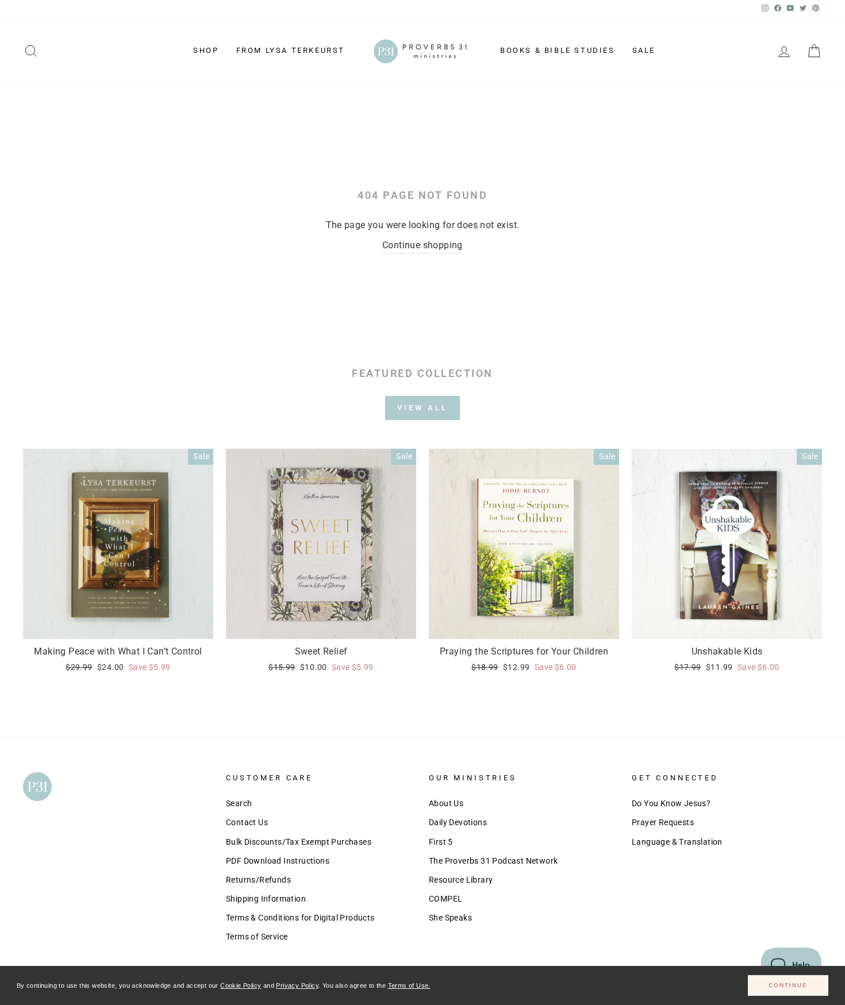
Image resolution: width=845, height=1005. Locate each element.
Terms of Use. (409, 985)
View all (422, 407)
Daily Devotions (458, 822)
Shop (205, 50)
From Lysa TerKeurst (290, 50)
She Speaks (450, 917)
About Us (446, 803)
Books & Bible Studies (557, 50)
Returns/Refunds (258, 879)
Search (239, 803)
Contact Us (247, 822)
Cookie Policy (240, 985)
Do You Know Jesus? (671, 803)
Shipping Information (266, 898)
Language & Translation (677, 841)
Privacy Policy (297, 985)
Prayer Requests (663, 822)
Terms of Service (256, 936)
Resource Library (461, 879)
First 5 (441, 841)
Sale (643, 50)
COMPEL (445, 898)
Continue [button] (788, 985)
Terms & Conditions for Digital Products (300, 917)
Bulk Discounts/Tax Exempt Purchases (298, 841)
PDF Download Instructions (277, 860)
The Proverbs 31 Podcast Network (493, 860)
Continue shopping (422, 245)
